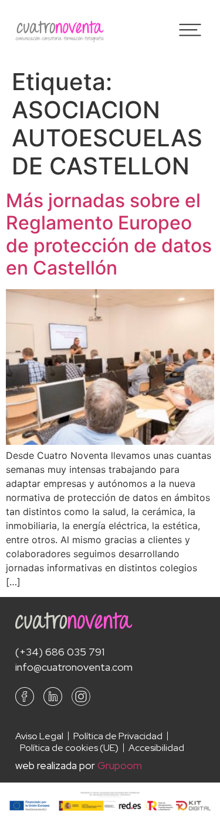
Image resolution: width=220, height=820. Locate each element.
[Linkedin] (52, 696)
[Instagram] (81, 696)
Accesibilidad (156, 748)
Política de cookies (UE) (69, 748)
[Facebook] (24, 696)
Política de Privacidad (118, 736)
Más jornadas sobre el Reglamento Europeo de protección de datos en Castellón (109, 234)
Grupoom (119, 765)
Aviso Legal (39, 736)
